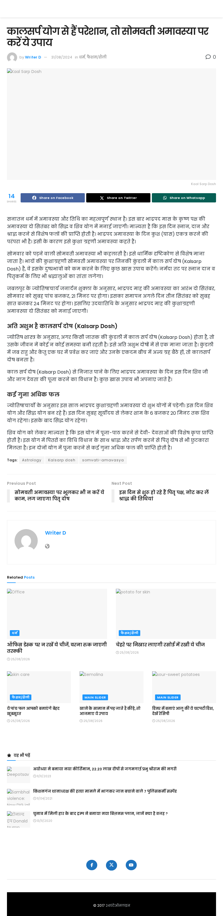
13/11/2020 (44, 821)
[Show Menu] (213, 8)
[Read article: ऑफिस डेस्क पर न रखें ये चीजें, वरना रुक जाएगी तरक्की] (57, 614)
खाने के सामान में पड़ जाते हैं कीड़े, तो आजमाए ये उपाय (110, 711)
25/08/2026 (20, 659)
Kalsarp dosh (61, 460)
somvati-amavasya (103, 460)
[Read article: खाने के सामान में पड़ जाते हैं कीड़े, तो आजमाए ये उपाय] (111, 687)
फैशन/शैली (97, 57)
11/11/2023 (43, 776)
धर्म (82, 57)
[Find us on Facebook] (91, 865)
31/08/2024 (61, 57)
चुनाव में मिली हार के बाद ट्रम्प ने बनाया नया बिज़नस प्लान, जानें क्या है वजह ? (100, 813)
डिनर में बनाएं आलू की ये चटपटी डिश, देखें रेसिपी (183, 711)
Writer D (33, 57)
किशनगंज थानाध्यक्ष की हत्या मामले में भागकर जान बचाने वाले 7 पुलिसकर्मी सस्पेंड (105, 791)
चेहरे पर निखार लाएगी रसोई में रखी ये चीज (160, 644)
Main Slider (95, 697)
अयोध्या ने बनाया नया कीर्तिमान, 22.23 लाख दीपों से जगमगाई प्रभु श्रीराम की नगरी (105, 769)
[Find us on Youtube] (131, 865)
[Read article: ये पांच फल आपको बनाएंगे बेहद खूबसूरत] (39, 687)
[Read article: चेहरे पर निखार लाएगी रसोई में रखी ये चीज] (166, 614)
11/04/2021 (44, 798)
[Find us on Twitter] (111, 865)
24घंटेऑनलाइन (118, 905)
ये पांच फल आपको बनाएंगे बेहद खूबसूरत (33, 711)
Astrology (32, 460)
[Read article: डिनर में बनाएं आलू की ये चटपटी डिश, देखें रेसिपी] (184, 687)
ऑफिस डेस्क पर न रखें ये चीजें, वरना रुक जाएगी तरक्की (57, 647)
